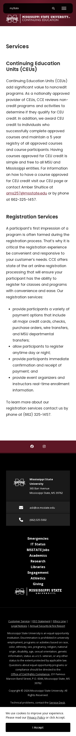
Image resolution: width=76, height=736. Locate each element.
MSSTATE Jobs (38, 550)
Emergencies (38, 538)
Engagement (38, 572)
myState (16, 8)
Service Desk (57, 702)
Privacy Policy (36, 717)
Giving (38, 584)
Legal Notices (19, 626)
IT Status (38, 544)
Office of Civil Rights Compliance (30, 674)
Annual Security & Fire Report (47, 626)
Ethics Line (59, 621)
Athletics (38, 578)
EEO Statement (41, 621)
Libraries (38, 567)
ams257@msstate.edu (26, 193)
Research (38, 561)
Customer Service (19, 621)
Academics (38, 555)
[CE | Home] (38, 18)
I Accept (38, 727)
